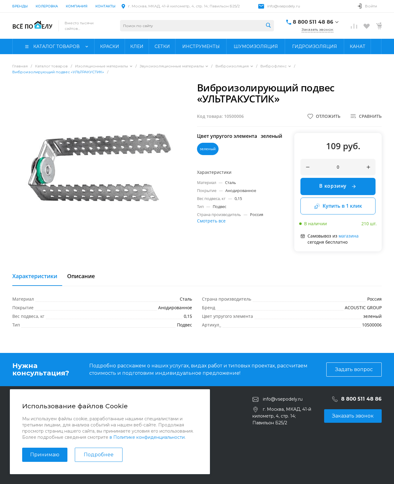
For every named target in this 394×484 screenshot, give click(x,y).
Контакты (105, 6)
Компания (76, 6)
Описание (81, 276)
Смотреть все (211, 221)
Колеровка (47, 6)
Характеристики (34, 276)
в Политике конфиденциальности (147, 437)
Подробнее (99, 455)
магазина (349, 236)
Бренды (20, 6)
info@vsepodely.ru (283, 6)
